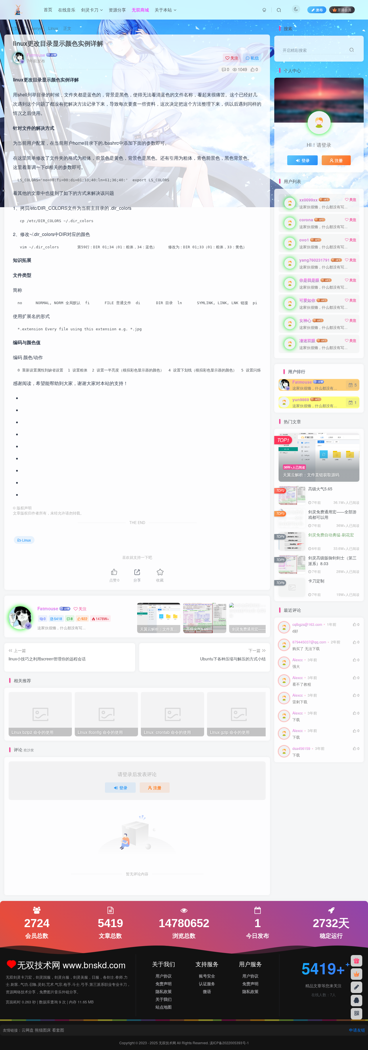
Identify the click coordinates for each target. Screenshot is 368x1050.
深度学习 (327, 809)
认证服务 (207, 983)
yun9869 (300, 399)
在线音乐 (66, 10)
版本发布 (308, 809)
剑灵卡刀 (89, 10)
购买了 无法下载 (306, 648)
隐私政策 (164, 991)
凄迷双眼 (307, 340)
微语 (207, 991)
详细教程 (327, 784)
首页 (48, 9)
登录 (123, 787)
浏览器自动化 (292, 817)
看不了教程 (301, 684)
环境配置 (288, 809)
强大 (296, 666)
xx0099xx (308, 200)
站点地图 (164, 1007)
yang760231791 (314, 260)
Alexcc (297, 659)
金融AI (322, 776)
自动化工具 (333, 792)
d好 (295, 631)
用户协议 (164, 976)
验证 (284, 776)
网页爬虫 (304, 800)
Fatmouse (36, 55)
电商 (340, 800)
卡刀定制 (316, 581)
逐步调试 (308, 784)
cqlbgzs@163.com (307, 624)
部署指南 (288, 784)
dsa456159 (301, 748)
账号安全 (207, 976)
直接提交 (324, 800)
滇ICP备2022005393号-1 (229, 1042)
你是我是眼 (309, 280)
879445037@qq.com (309, 642)
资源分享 (117, 10)
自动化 (286, 800)
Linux (53, 28)
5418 (58, 618)
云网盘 (28, 1030)
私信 (255, 58)
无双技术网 (168, 1042)
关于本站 (163, 10)
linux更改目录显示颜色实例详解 (58, 43)
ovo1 (304, 240)
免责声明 (164, 983)
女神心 (305, 320)
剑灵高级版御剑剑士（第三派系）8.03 (332, 560)
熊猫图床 (43, 1030)
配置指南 (339, 776)
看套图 (58, 1030)
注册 (157, 787)
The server (33, 28)
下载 (296, 719)
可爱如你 (307, 300)
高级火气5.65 (320, 488)
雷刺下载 (299, 702)
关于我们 (164, 999)
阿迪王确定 (302, 776)
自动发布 (288, 792)
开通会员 (344, 9)
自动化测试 (310, 792)
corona (306, 219)
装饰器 (345, 784)
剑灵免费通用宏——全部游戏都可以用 (332, 514)
